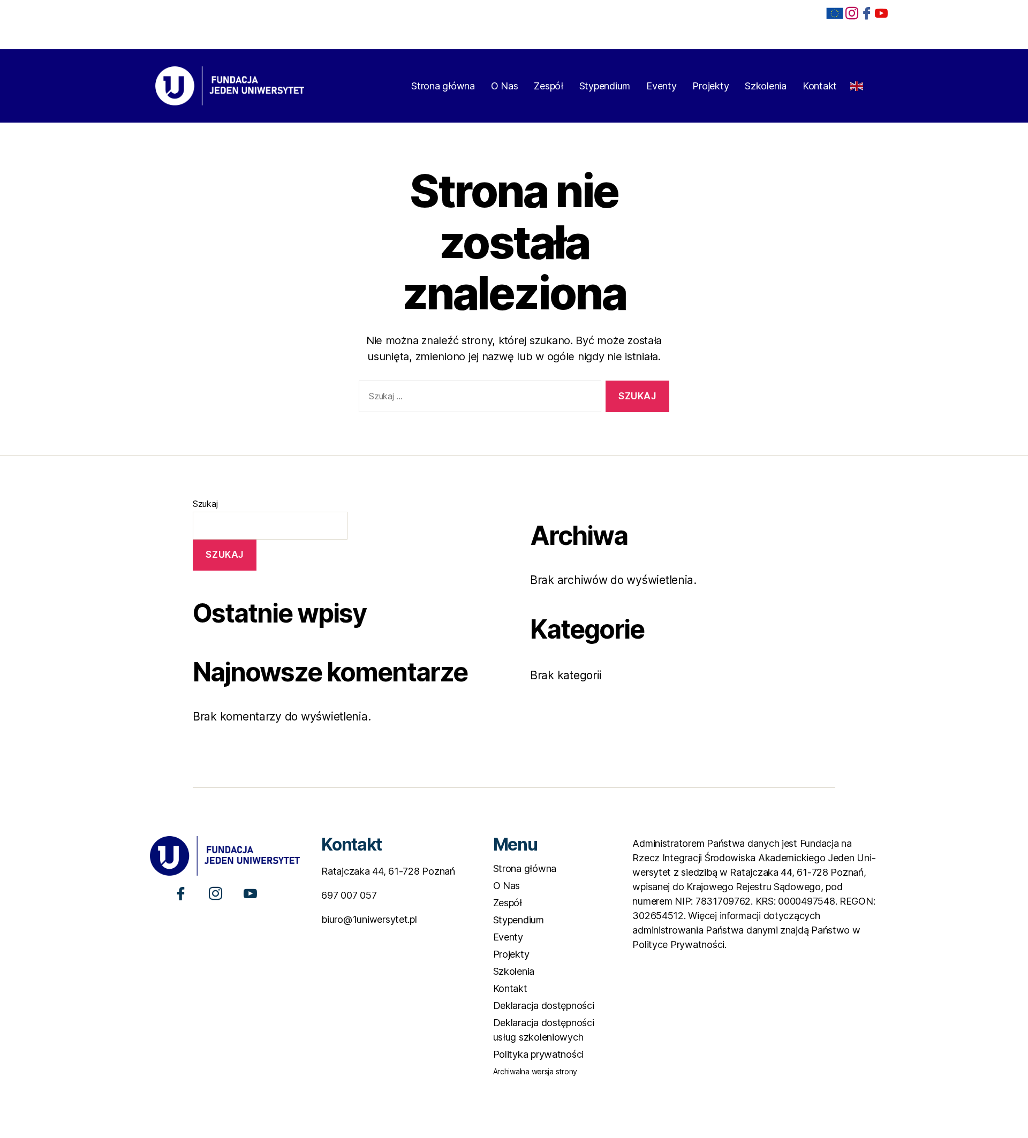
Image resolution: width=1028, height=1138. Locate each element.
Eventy (661, 86)
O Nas (504, 86)
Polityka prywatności (538, 1054)
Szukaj (205, 503)
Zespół (548, 86)
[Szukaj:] (477, 398)
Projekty (710, 86)
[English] (857, 82)
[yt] (881, 12)
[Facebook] (866, 12)
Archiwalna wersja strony (535, 1071)
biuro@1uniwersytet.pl (369, 919)
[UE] (834, 13)
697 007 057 (348, 895)
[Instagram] (215, 893)
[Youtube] (250, 893)
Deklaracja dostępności (543, 1005)
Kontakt (820, 86)
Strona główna (443, 86)
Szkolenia (766, 86)
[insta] (851, 12)
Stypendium (604, 86)
